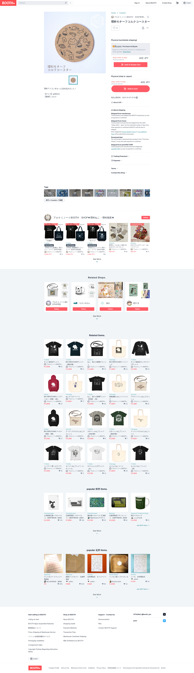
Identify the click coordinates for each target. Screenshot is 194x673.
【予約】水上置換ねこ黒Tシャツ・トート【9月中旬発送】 (53, 249)
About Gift (117, 102)
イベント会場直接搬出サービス (39, 636)
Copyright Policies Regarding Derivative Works (42, 650)
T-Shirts (46, 243)
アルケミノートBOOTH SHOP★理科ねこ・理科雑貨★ (83, 217)
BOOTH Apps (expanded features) (41, 624)
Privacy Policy (101, 668)
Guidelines (91, 668)
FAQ (99, 624)
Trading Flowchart (120, 156)
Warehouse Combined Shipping (74, 636)
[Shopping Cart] (177, 3)
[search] (65, 3)
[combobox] (43, 3)
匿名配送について (34, 628)
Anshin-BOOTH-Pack (129, 132)
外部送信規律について (114, 668)
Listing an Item (33, 619)
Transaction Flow (69, 632)
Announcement (103, 619)
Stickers (111, 243)
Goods (113, 13)
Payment (116, 160)
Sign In (137, 3)
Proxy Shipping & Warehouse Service (41, 632)
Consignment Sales (35, 645)
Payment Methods (70, 628)
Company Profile (54, 668)
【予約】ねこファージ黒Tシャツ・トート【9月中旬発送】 (96, 249)
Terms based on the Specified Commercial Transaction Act (141, 668)
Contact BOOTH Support (107, 628)
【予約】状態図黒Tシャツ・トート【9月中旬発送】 (75, 248)
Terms (113, 168)
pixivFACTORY (115, 149)
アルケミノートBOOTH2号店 (59, 303)
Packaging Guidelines (36, 641)
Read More (127, 52)
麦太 (108, 303)
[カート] (148, 17)
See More (97, 316)
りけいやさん (84, 303)
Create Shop (167, 3)
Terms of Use (65, 668)
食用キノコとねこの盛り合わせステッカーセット (118, 246)
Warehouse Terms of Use (78, 668)
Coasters (122, 13)
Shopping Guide (69, 624)
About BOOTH (151, 3)
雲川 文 (136, 303)
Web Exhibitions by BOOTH (73, 641)
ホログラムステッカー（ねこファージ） (139, 246)
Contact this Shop (118, 173)
